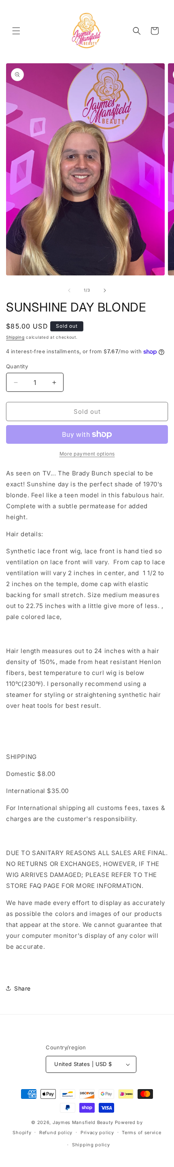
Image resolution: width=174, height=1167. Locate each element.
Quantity (17, 366)
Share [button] (22, 988)
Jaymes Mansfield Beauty (83, 1122)
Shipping (15, 337)
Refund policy (55, 1132)
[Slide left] (69, 290)
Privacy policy (97, 1132)
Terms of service (141, 1132)
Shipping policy (91, 1145)
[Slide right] (105, 290)
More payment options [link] (87, 454)
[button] (16, 31)
